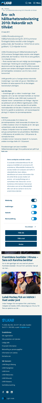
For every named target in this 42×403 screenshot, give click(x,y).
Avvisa (21, 244)
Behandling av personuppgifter (12, 349)
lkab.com (4, 151)
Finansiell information (9, 346)
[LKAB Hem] (6, 3)
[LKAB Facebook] (3, 392)
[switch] (34, 206)
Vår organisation (7, 336)
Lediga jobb (5, 343)
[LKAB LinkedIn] (12, 392)
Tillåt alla (21, 232)
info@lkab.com (25, 327)
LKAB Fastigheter (7, 368)
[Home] (2, 8)
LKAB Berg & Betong (9, 365)
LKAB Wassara (7, 382)
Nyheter (7, 8)
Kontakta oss (6, 356)
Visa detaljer (29, 227)
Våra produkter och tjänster (11, 339)
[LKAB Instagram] (7, 392)
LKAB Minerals (7, 378)
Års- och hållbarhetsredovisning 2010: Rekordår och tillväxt (20, 10)
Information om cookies (9, 353)
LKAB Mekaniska (7, 375)
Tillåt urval (21, 238)
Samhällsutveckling (8, 385)
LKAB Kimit (5, 371)
